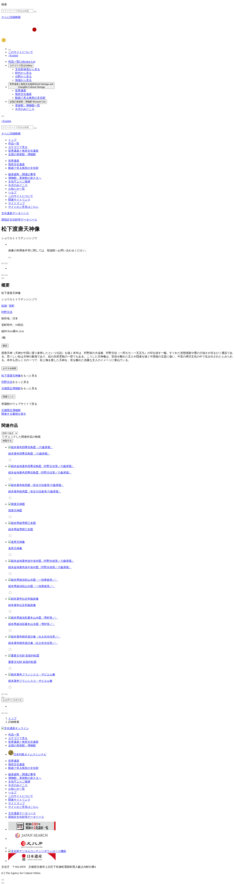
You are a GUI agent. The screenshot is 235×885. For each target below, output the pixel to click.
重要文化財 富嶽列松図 (22, 661)
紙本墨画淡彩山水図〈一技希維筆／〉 (31, 586)
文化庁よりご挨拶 (19, 181)
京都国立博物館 (11, 388)
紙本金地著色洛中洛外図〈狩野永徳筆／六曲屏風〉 (40, 567)
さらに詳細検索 (11, 17)
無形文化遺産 (23, 94)
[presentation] (3, 436)
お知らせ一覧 (16, 188)
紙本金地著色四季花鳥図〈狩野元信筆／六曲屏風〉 (40, 472)
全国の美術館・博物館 (28, 101)
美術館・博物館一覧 (27, 105)
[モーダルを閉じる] (2, 879)
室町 (11, 305)
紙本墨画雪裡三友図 (20, 529)
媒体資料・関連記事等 (22, 174)
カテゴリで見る (21, 65)
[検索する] (35, 11)
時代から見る (23, 72)
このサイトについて (20, 52)
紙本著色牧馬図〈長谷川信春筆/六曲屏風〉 (34, 491)
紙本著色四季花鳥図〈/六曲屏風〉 (29, 453)
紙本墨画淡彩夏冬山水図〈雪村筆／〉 (31, 624)
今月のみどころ (24, 109)
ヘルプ (12, 192)
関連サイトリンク (19, 199)
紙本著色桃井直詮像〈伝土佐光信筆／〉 (33, 643)
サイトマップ (16, 203)
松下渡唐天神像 (11, 375)
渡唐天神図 (15, 510)
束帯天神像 (15, 548)
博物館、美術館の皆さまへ (24, 177)
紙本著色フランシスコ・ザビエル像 (30, 680)
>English (13, 55)
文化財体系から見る (27, 69)
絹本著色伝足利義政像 (22, 605)
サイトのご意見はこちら (23, 206)
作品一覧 (21, 61)
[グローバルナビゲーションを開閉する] (2, 116)
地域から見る (23, 80)
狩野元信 (6, 312)
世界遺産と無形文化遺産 (31, 85)
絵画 (4, 305)
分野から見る (23, 76)
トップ (12, 139)
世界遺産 (20, 90)
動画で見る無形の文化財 (30, 97)
